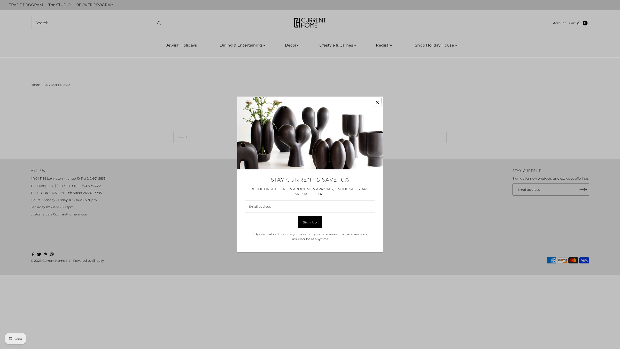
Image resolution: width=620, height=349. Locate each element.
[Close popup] (377, 102)
